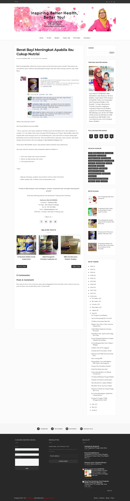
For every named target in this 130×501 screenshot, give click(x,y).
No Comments (43, 58)
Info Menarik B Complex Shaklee (101, 383)
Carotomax (92, 155)
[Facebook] (91, 136)
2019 (91, 272)
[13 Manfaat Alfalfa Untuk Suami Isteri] (26, 245)
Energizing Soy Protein (96, 160)
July (93, 313)
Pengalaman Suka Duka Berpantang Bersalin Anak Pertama (105, 210)
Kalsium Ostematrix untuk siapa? (101, 380)
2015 (91, 281)
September (95, 307)
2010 (92, 296)
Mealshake (92, 166)
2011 (91, 293)
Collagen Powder (94, 158)
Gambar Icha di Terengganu (100, 348)
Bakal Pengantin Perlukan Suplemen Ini (48, 258)
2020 (92, 269)
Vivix (98, 181)
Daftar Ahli (66, 38)
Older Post (76, 266)
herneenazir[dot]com (92, 453)
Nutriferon (101, 166)
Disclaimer (87, 38)
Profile (49, 38)
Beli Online (76, 38)
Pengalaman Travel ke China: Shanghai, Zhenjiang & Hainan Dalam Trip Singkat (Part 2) (97, 456)
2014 (91, 284)
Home (16, 1)
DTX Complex (106, 158)
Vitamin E (92, 181)
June (93, 404)
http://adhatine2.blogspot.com (53, 140)
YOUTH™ (104, 181)
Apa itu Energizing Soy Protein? (101, 318)
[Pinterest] (106, 136)
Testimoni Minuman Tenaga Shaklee (102, 377)
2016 (91, 278)
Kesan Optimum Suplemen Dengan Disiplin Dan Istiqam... (102, 339)
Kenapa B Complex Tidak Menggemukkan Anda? (99, 399)
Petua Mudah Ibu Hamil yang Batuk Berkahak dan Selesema (106, 221)
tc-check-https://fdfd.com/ (93, 464)
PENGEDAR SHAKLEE (92, 446)
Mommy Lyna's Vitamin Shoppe (95, 462)
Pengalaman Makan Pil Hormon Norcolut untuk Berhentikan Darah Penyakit (106, 246)
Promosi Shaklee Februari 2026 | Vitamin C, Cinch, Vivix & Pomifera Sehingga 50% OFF (100, 473)
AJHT (90, 153)
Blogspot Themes (49, 498)
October (95, 304)
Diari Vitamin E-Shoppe (52, 205)
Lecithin (109, 163)
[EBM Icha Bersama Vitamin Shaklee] (71, 245)
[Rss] (111, 136)
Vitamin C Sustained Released (98, 178)
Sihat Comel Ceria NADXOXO (94, 469)
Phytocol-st (106, 173)
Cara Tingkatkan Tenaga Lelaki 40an (96, 448)
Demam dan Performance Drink (101, 351)
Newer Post (22, 266)
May (93, 407)
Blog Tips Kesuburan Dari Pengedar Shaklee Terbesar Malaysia (97, 482)
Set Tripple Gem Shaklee (99, 315)
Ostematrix (103, 168)
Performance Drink (95, 173)
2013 (91, 287)
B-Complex (109, 153)
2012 (91, 290)
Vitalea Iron (92, 176)
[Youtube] (101, 136)
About (107, 498)
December (95, 298)
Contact (101, 498)
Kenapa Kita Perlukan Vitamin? (101, 366)
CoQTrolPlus (102, 155)
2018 (91, 275)
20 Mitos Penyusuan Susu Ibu (100, 321)
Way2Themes (30, 498)
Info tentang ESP (96, 358)
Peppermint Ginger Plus (96, 171)
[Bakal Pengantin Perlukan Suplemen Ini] (48, 245)
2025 (92, 266)
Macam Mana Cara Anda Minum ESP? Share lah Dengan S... (101, 362)
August (94, 310)
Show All (110, 490)
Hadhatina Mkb (26, 58)
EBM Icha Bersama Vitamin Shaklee (70, 258)
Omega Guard (93, 168)
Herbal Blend (101, 163)
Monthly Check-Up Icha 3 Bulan (101, 386)
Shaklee (57, 38)
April (93, 410)
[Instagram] (96, 136)
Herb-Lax (92, 163)
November (95, 301)
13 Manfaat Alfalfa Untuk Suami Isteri (26, 258)
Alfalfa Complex (99, 153)
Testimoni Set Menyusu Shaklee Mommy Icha (105, 232)
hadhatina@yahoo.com (51, 209)
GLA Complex (109, 160)
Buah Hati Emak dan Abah (99, 369)
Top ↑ (112, 498)
